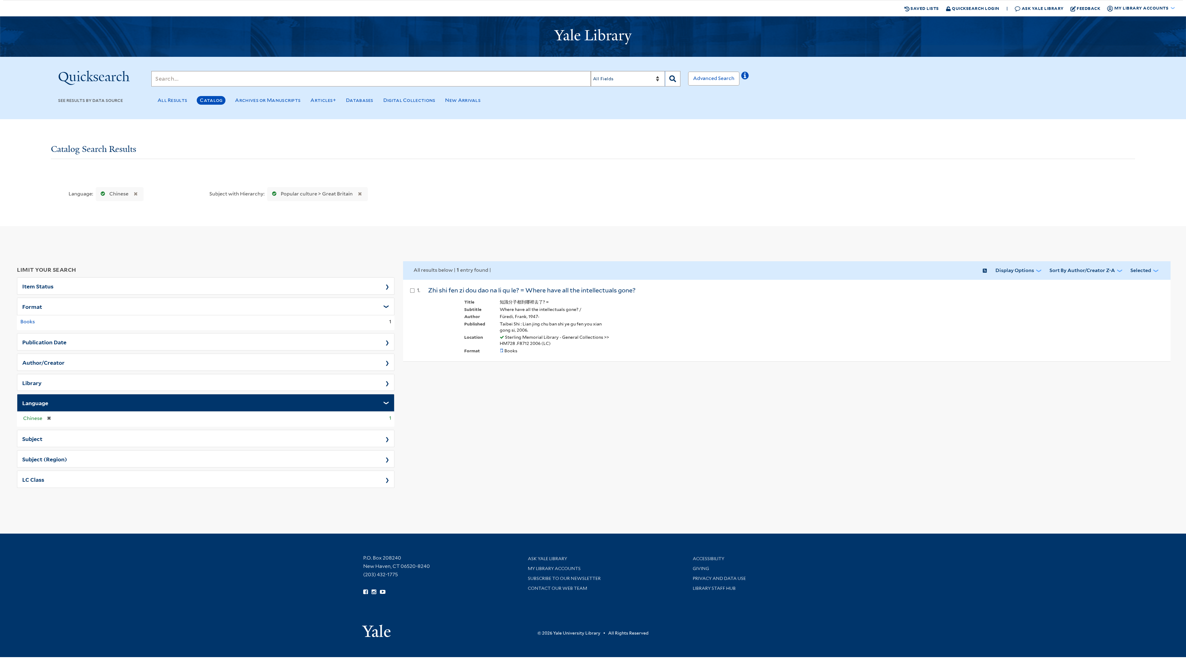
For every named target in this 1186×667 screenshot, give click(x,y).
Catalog (211, 100)
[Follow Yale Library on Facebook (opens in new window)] (365, 592)
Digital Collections (409, 100)
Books (27, 322)
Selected (1140, 270)
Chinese (118, 194)
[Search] (672, 78)
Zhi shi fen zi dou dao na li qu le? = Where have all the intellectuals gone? (532, 290)
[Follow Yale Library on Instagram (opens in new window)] (374, 592)
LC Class (33, 479)
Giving (701, 568)
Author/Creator (43, 362)
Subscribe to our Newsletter (564, 578)
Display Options (1014, 270)
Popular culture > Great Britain (317, 194)
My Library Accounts (554, 568)
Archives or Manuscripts (268, 100)
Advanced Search (713, 78)
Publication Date (44, 342)
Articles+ (323, 100)
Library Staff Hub (714, 588)
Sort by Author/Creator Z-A (1082, 270)
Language (35, 402)
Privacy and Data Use (719, 578)
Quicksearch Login (975, 8)
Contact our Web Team (557, 588)
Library (32, 382)
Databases (359, 100)
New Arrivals (463, 100)
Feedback (1088, 8)
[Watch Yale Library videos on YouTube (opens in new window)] (382, 592)
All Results (172, 100)
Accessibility (708, 558)
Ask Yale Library (1042, 8)
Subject (32, 438)
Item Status (37, 286)
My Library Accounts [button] (1141, 8)
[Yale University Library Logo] (593, 36)
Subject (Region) (44, 459)
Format (32, 306)
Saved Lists (924, 8)
